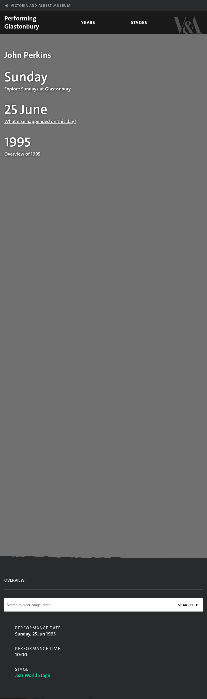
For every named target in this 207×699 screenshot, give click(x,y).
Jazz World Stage (32, 675)
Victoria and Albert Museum (41, 5)
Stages (139, 22)
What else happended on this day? (40, 121)
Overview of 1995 (22, 154)
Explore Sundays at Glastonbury (37, 89)
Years (88, 22)
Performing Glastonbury (21, 22)
